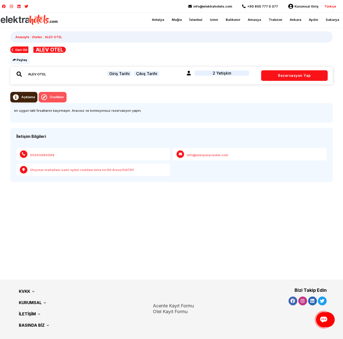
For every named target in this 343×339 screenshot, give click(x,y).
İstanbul (195, 20)
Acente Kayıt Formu (173, 305)
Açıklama (28, 97)
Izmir (214, 20)
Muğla (177, 20)
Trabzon (275, 20)
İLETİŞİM (27, 313)
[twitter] (26, 6)
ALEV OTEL (53, 37)
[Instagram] (11, 6)
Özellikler (57, 97)
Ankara (295, 20)
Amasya (254, 20)
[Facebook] (4, 6)
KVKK (24, 291)
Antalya (158, 20)
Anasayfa (22, 37)
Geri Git (21, 50)
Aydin (313, 20)
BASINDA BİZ (32, 325)
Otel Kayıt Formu (170, 311)
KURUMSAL (30, 302)
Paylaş (21, 60)
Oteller (37, 37)
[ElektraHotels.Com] (29, 19)
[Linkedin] (19, 6)
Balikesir (233, 20)
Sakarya (332, 20)
